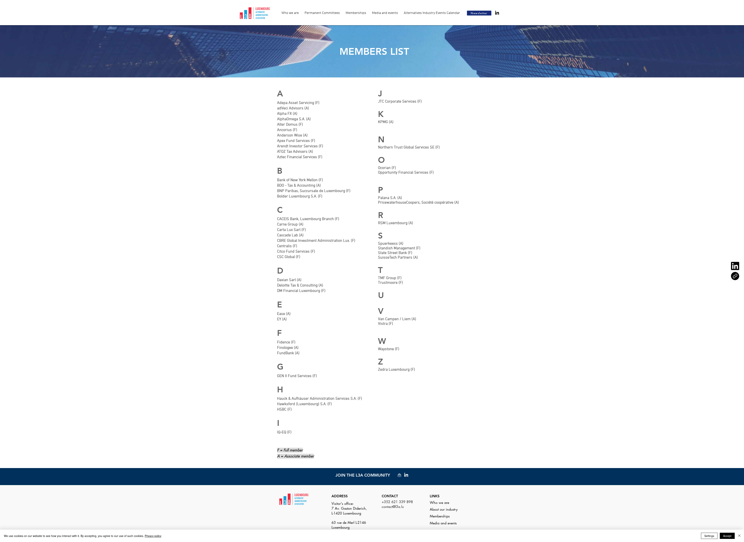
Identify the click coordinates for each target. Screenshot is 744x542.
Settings (709, 536)
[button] (385, 13)
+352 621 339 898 (397, 501)
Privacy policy (153, 536)
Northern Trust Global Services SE (406, 147)
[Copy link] (735, 276)
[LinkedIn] (497, 13)
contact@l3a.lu (393, 506)
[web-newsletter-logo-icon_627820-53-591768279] (399, 475)
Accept (727, 536)
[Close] (739, 536)
